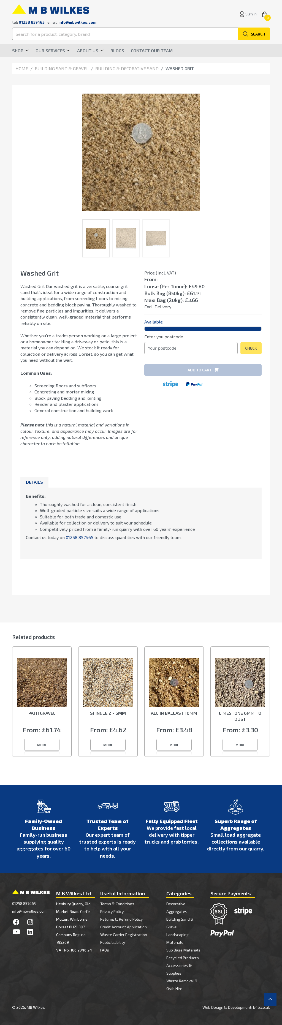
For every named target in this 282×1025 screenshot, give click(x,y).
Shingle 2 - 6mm (108, 713)
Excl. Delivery (157, 306)
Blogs (117, 50)
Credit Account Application (123, 927)
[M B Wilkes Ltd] (50, 8)
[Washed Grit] (141, 152)
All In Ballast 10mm (174, 713)
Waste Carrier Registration (123, 934)
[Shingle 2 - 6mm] (108, 682)
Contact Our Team (152, 50)
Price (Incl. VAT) (160, 272)
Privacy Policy (112, 911)
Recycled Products (182, 957)
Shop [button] (17, 50)
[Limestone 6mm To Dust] (240, 682)
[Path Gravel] (42, 682)
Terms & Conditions (117, 903)
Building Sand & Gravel (62, 68)
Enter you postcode (163, 336)
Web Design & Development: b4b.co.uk (236, 1007)
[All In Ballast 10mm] (174, 682)
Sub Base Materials (183, 950)
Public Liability (112, 942)
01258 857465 (79, 537)
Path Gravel (42, 713)
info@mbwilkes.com (77, 22)
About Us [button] (87, 50)
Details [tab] (34, 482)
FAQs (104, 950)
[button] (42, 744)
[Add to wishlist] (257, 274)
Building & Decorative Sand (127, 68)
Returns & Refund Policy (121, 919)
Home (21, 68)
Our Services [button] (50, 50)
